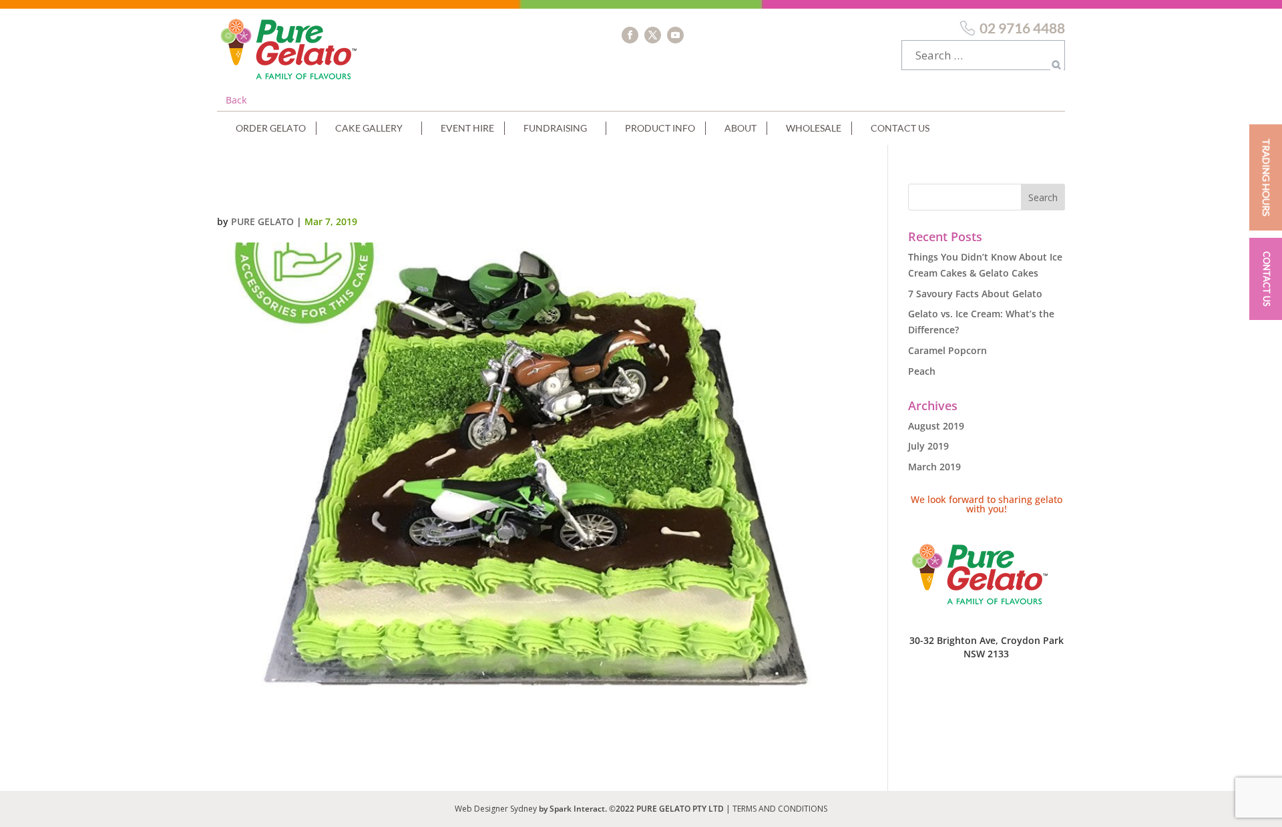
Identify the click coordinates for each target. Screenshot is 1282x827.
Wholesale (813, 128)
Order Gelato (271, 128)
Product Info (660, 128)
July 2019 (928, 446)
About (740, 128)
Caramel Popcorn (947, 350)
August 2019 (936, 426)
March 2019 (934, 466)
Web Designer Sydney (497, 808)
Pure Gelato (262, 221)
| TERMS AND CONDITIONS (776, 808)
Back (236, 100)
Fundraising (555, 128)
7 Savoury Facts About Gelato (975, 293)
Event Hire (467, 128)
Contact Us (900, 128)
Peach (921, 371)
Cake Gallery (369, 128)
